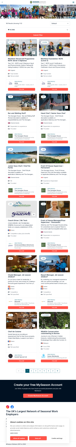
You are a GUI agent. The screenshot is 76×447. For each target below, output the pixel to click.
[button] (73, 2)
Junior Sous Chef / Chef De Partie (19, 167)
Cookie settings (57, 438)
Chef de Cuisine (14, 332)
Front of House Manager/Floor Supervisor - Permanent (53, 221)
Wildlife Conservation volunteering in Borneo (50, 332)
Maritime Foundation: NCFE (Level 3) (52, 60)
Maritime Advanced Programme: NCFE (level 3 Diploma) (21, 60)
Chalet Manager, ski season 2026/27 (19, 276)
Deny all (38, 438)
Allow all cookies (19, 438)
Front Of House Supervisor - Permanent (52, 167)
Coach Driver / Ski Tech (17, 220)
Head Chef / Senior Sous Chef (53, 113)
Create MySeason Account (38, 396)
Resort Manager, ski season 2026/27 (52, 276)
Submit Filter (38, 35)
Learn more (14, 433)
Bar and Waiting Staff (17, 113)
